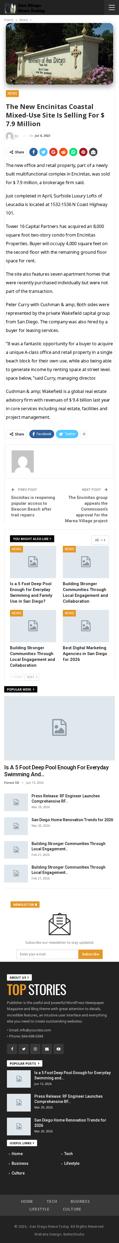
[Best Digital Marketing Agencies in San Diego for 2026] (86, 626)
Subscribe (90, 954)
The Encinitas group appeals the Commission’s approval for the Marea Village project (86, 509)
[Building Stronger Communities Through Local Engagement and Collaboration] (86, 562)
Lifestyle (71, 1163)
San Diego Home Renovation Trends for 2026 (72, 820)
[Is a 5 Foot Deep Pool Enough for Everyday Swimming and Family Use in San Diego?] (33, 562)
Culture (18, 1173)
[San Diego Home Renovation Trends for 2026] (16, 826)
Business (20, 1163)
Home (17, 1153)
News (12, 93)
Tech (68, 1153)
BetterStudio (74, 1234)
